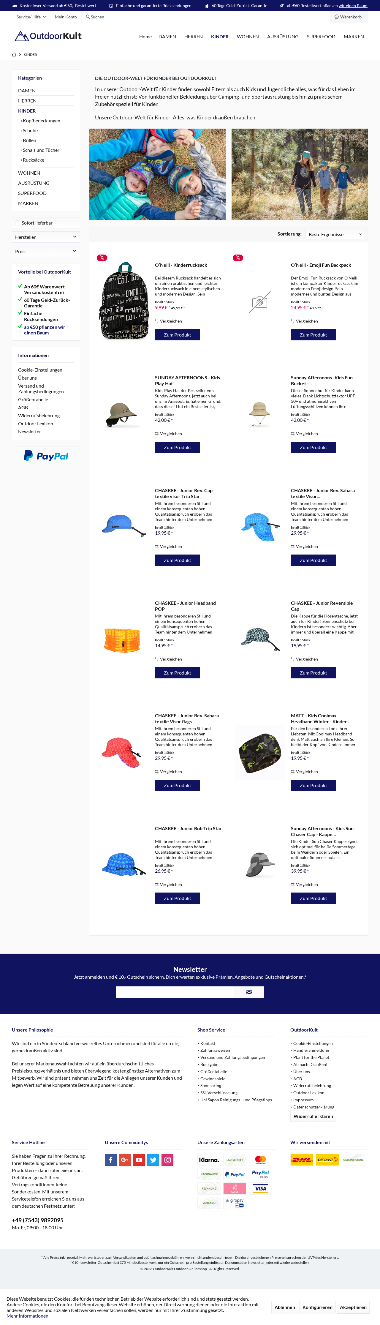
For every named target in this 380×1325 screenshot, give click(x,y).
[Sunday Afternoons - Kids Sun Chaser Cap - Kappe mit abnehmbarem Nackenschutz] (260, 865)
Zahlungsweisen (215, 1050)
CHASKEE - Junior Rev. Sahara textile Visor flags (187, 718)
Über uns (27, 377)
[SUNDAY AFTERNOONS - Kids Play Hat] (124, 414)
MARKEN (28, 203)
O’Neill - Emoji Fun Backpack (321, 265)
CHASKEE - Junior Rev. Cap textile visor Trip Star (184, 493)
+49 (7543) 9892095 (38, 1220)
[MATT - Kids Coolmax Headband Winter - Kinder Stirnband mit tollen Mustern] (260, 752)
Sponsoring (210, 1085)
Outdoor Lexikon (35, 423)
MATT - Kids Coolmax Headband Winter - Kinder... (320, 718)
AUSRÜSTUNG (34, 183)
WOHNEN (29, 173)
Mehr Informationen (27, 1315)
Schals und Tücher (40, 150)
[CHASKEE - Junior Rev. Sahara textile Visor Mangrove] (260, 527)
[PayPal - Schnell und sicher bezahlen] (46, 455)
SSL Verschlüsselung (219, 1092)
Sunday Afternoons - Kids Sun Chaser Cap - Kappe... (322, 831)
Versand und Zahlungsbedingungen (41, 388)
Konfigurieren (317, 1307)
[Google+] (125, 1160)
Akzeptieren (353, 1307)
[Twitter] (153, 1160)
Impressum (303, 1099)
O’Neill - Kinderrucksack (181, 265)
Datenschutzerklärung (313, 1106)
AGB (23, 407)
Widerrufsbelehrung (39, 415)
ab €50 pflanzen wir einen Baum (44, 329)
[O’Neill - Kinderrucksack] (124, 302)
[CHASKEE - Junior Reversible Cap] (260, 640)
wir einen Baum (353, 5)
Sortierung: (290, 233)
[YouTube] (139, 1160)
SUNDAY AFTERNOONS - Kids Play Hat (187, 380)
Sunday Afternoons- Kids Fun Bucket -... (322, 380)
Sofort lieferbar (37, 222)
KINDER (27, 110)
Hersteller (25, 237)
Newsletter (29, 431)
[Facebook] (111, 1160)
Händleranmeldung (311, 1050)
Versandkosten (124, 1257)
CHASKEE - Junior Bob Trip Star (188, 828)
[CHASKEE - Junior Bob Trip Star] (124, 865)
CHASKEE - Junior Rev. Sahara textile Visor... (323, 493)
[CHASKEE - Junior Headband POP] (124, 640)
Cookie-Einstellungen (40, 369)
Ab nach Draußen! (310, 1064)
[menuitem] (349, 17)
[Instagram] (167, 1160)
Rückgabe (209, 1064)
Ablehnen (285, 1307)
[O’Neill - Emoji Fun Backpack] (260, 302)
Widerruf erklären (313, 1116)
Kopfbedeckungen (41, 120)
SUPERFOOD (32, 193)
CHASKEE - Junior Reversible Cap (322, 606)
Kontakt (207, 1043)
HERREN (27, 100)
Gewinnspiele (212, 1078)
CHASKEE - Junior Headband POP (185, 606)
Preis (20, 251)
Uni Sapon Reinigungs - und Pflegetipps (236, 1099)
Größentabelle (33, 399)
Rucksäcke (33, 159)
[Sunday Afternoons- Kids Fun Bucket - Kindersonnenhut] (260, 414)
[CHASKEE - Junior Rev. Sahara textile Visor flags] (124, 752)
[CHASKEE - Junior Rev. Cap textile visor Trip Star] (124, 527)
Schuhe (30, 130)
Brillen (29, 140)
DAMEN (27, 90)
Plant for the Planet (311, 1057)
